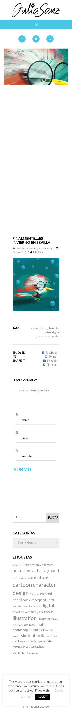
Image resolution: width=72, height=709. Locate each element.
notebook (18, 625)
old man (29, 625)
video (49, 641)
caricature (38, 577)
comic (27, 600)
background (48, 571)
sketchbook (32, 636)
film (33, 612)
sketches (51, 636)
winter (55, 336)
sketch (16, 636)
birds (43, 328)
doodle (17, 612)
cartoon (22, 585)
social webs (19, 641)
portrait (34, 630)
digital (55, 332)
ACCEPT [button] (43, 697)
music (54, 619)
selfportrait (47, 630)
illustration (25, 618)
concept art (38, 600)
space (41, 641)
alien (25, 565)
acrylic (16, 565)
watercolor (19, 647)
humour (47, 612)
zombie (34, 653)
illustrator (44, 619)
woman (20, 652)
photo (40, 625)
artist (33, 571)
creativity (27, 606)
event (26, 612)
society (31, 641)
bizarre (23, 578)
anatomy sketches (42, 565)
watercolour (36, 647)
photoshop (43, 336)
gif (38, 612)
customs (37, 606)
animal (35, 328)
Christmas (34, 594)
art (28, 571)
